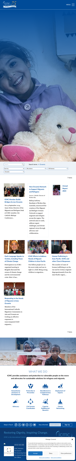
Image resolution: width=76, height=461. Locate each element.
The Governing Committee (21, 453)
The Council (17, 450)
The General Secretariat (21, 455)
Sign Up (67, 425)
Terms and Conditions (44, 457)
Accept (35, 453)
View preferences (66, 453)
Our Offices (17, 457)
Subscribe (53, 353)
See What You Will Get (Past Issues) (38, 358)
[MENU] (73, 4)
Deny (50, 453)
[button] (72, 439)
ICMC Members (18, 448)
